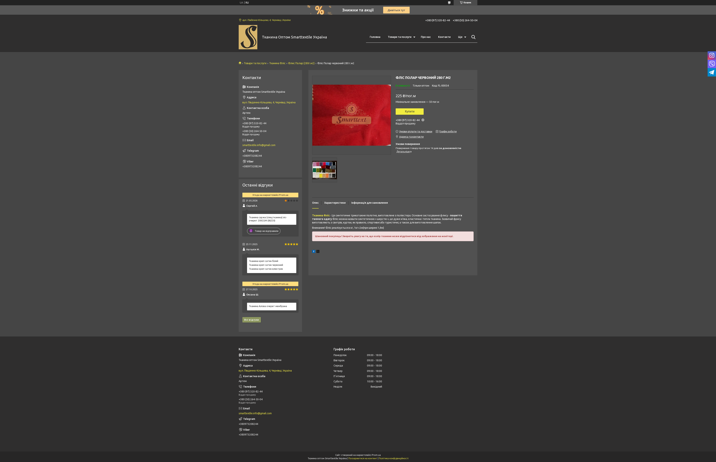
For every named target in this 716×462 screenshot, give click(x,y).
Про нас (426, 36)
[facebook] (313, 251)
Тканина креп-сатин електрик (266, 268)
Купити (409, 111)
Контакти (444, 36)
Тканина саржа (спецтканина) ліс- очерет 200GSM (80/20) (268, 219)
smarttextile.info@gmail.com (258, 145)
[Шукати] (472, 37)
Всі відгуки (251, 319)
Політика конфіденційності (394, 458)
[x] (317, 251)
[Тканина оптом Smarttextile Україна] (248, 37)
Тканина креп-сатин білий (263, 261)
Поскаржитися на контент (362, 458)
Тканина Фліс (277, 63)
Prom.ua (376, 455)
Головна (375, 36)
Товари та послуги (400, 36)
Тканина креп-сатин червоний (266, 265)
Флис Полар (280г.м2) (301, 63)
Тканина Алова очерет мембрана (268, 306)
